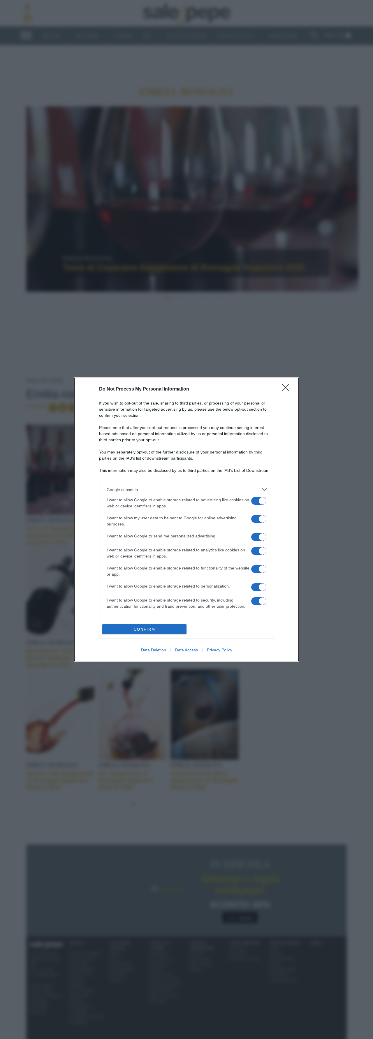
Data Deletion (153, 650)
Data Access (186, 650)
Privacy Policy (219, 650)
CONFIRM (144, 629)
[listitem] (186, 489)
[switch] (258, 501)
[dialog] (186, 519)
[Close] (287, 389)
